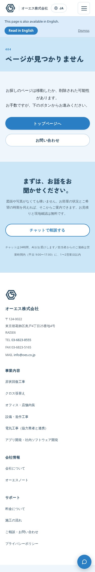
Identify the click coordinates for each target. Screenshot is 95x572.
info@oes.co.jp (24, 355)
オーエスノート (16, 480)
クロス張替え (15, 393)
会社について (15, 468)
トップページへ (47, 123)
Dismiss (83, 30)
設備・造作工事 (16, 417)
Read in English (21, 30)
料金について (15, 509)
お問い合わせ (48, 140)
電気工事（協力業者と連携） (26, 428)
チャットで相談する (47, 229)
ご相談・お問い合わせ (21, 532)
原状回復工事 (15, 381)
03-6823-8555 (21, 340)
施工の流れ (13, 520)
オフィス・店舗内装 (20, 405)
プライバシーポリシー (21, 543)
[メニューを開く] (84, 8)
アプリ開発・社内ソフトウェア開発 (31, 440)
